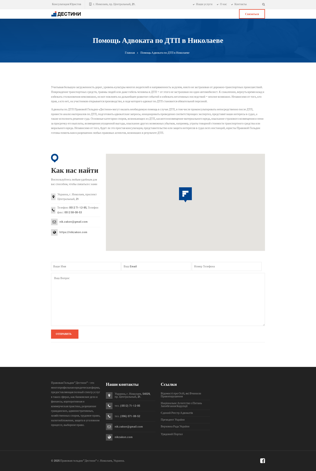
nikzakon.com (124, 437)
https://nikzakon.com (73, 232)
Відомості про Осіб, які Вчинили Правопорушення (181, 395)
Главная (130, 53)
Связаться (252, 14)
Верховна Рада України (175, 426)
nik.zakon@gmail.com (129, 426)
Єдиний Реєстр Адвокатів (177, 413)
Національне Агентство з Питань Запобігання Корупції (181, 405)
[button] (185, 194)
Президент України (173, 419)
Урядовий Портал (172, 434)
